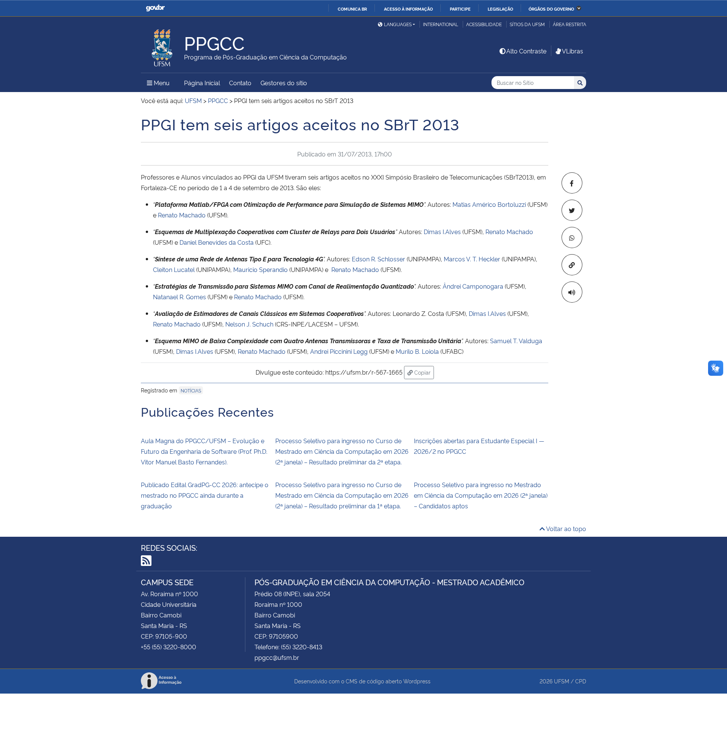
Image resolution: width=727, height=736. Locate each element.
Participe (460, 9)
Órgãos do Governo (551, 9)
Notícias (191, 390)
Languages (398, 24)
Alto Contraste (526, 51)
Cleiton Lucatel (174, 269)
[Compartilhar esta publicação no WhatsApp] (572, 237)
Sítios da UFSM (527, 24)
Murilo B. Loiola (417, 351)
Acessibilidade (484, 24)
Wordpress (417, 680)
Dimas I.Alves (443, 231)
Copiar (423, 372)
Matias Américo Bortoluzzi (489, 204)
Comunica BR (352, 9)
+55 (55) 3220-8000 (168, 646)
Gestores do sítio (284, 82)
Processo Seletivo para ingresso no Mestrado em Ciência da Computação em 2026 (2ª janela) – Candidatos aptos (481, 495)
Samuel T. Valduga (516, 340)
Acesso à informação (408, 9)
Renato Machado (182, 215)
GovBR (155, 8)
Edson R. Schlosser (378, 259)
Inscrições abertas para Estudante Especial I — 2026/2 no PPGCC (479, 445)
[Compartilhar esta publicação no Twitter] (572, 210)
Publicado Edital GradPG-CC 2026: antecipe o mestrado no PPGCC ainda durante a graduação (204, 495)
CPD (580, 680)
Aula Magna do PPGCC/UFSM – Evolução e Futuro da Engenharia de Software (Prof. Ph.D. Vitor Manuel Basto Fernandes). (204, 451)
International (440, 24)
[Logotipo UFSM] (162, 46)
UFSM (561, 680)
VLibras (572, 51)
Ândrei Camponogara (474, 286)
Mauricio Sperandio (260, 269)
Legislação (500, 9)
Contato (240, 82)
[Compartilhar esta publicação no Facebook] (572, 183)
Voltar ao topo (565, 528)
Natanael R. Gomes (179, 296)
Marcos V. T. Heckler (472, 259)
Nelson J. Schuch (249, 324)
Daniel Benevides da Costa (216, 242)
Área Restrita (569, 24)
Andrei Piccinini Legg (339, 351)
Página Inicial (202, 82)
